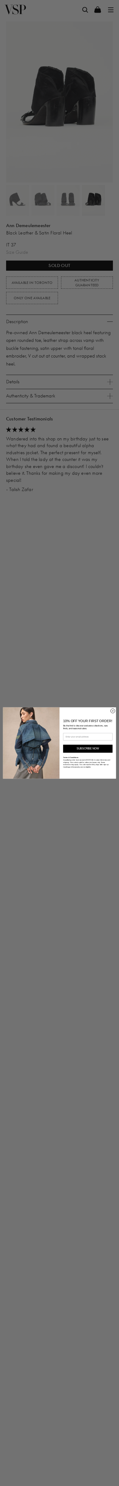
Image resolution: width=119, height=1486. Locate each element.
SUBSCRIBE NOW (88, 748)
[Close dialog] (112, 711)
